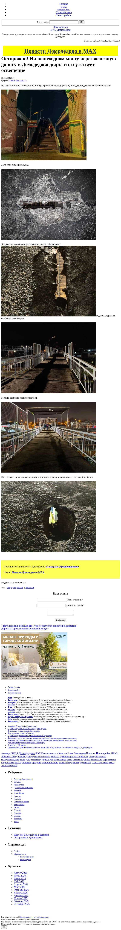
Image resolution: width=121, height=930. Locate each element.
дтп (51, 759)
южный (13, 765)
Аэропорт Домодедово (23, 779)
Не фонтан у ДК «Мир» (17, 745)
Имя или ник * (75, 599)
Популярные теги (14, 693)
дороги (45, 759)
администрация (68, 756)
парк (105, 759)
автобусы (55, 756)
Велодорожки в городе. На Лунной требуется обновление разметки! (40, 625)
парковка (112, 759)
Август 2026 (20, 872)
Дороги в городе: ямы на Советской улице (24, 628)
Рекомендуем (25, 860)
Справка (17, 816)
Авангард (5, 753)
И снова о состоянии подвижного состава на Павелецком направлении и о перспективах (42, 740)
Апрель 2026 (21, 884)
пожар (18, 762)
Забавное (17, 790)
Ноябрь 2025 (20, 898)
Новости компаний (21, 802)
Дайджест (17, 782)
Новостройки (63, 15)
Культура (63, 753)
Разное (16, 807)
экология (5, 765)
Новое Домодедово (76, 753)
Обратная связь (64, 10)
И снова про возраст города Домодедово (24, 731)
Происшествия (64, 12)
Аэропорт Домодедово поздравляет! (22, 726)
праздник (36, 762)
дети (28, 759)
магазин (76, 759)
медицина (85, 759)
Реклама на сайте (27, 857)
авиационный (44, 756)
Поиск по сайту (43, 22)
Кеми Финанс (19, 793)
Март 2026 (19, 887)
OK (4, 927)
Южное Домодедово (27, 756)
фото (105, 762)
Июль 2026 (20, 875)
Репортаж (17, 813)
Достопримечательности (23, 787)
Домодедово (14, 80)
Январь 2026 (20, 892)
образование (96, 759)
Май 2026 (19, 881)
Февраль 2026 (21, 889)
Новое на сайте (13, 690)
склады (69, 762)
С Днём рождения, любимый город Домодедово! (27, 728)
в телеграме (62, 566)
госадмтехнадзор (10, 759)
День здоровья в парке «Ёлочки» (21, 733)
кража (69, 759)
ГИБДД (14, 753)
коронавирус (60, 759)
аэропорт (82, 756)
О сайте (64, 7)
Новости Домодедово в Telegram (31, 834)
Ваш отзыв (30, 587)
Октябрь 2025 (21, 901)
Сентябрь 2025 (22, 904)
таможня (87, 762)
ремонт (62, 762)
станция (20, 587)
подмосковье (7, 762)
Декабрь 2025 (21, 895)
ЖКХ (38, 753)
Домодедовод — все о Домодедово (34, 917)
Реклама (17, 810)
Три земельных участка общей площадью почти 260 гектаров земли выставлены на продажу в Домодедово (50, 747)
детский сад (36, 759)
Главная (63, 4)
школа (111, 762)
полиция (26, 762)
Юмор (16, 821)
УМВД (14, 756)
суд (81, 762)
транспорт (97, 762)
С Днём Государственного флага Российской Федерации (30, 736)
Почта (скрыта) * (75, 605)
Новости (23, 80)
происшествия (50, 762)
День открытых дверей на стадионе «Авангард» (26, 743)
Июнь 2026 (20, 878)
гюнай (22, 759)
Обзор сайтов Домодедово (28, 837)
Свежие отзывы (14, 687)
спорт (76, 762)
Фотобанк (18, 819)
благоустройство (97, 756)
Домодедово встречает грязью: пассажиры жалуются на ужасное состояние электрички (42, 738)
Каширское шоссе (49, 753)
